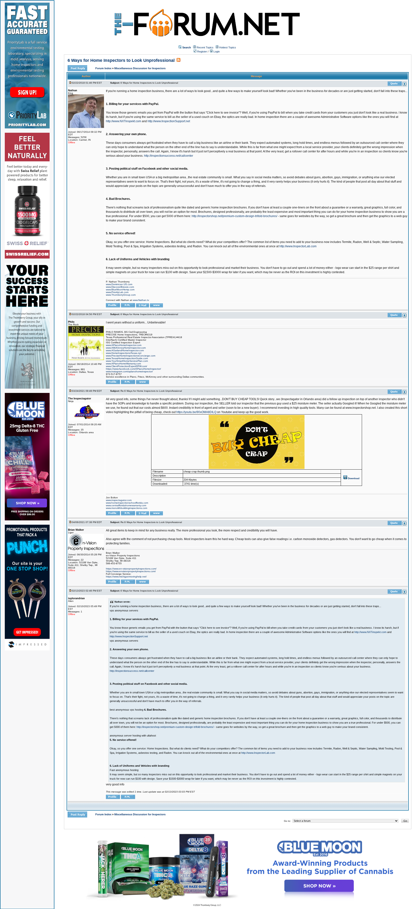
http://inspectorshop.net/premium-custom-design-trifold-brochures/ (234, 216)
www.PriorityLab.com (117, 292)
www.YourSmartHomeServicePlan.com (127, 361)
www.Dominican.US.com (119, 284)
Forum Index (103, 68)
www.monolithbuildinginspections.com (126, 508)
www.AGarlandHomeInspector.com (125, 350)
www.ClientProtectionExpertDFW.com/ (126, 366)
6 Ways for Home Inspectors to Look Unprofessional (121, 60)
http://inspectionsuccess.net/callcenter (168, 155)
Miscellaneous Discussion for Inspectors (140, 68)
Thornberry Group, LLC (210, 905)
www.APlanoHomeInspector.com (123, 345)
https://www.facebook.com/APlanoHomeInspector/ (133, 369)
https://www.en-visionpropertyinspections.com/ (131, 568)
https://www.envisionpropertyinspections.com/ (131, 571)
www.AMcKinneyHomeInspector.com (126, 347)
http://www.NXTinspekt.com (123, 121)
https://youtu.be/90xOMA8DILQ (196, 412)
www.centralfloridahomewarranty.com (126, 505)
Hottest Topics (227, 47)
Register (201, 51)
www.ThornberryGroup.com (121, 294)
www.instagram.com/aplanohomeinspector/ (129, 371)
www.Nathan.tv (141, 300)
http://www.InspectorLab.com (297, 246)
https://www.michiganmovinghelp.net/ (126, 576)
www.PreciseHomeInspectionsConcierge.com (130, 355)
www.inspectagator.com (119, 500)
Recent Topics (205, 47)
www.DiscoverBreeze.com (120, 287)
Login (216, 51)
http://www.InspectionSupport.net (169, 121)
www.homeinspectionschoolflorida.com (127, 502)
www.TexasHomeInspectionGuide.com (127, 358)
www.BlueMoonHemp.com (120, 289)
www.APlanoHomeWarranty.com (123, 363)
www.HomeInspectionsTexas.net (123, 353)
